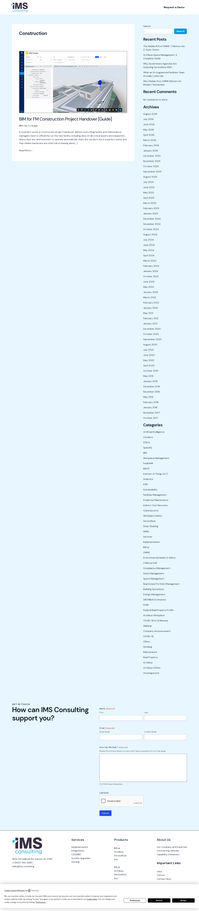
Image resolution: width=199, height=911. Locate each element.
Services (147, 536)
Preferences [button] (41, 902)
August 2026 (150, 113)
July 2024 (148, 239)
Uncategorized (151, 673)
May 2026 (148, 129)
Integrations (77, 850)
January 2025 (150, 213)
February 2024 (151, 265)
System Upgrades (80, 858)
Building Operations (153, 589)
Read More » (25, 150)
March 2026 (149, 140)
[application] (45, 7)
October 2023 (151, 276)
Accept (183, 900)
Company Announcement (157, 631)
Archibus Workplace (154, 615)
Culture (161, 875)
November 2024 (152, 224)
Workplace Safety (152, 515)
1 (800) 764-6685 (23, 862)
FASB (145, 604)
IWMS (146, 531)
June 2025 (149, 187)
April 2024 (148, 255)
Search (147, 26)
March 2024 (149, 260)
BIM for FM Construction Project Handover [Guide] (65, 119)
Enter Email (104, 732)
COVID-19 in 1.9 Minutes (155, 620)
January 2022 (150, 307)
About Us (164, 840)
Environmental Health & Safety (159, 557)
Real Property (150, 657)
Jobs (159, 871)
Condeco (148, 437)
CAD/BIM (76, 854)
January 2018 (150, 407)
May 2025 (148, 192)
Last (146, 712)
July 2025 (148, 182)
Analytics (148, 479)
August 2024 (150, 234)
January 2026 (150, 150)
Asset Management (153, 573)
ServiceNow (149, 521)
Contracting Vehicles (168, 850)
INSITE (146, 468)
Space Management (153, 578)
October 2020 (151, 334)
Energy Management (154, 594)
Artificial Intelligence (153, 431)
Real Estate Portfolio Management (161, 583)
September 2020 (152, 339)
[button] (174, 7)
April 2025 (148, 197)
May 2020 (148, 360)
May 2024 (148, 250)
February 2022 (151, 302)
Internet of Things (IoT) (155, 473)
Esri (116, 859)
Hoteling (147, 646)
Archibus (148, 662)
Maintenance (150, 652)
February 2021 (150, 318)
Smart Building (150, 526)
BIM (21, 125)
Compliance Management (156, 568)
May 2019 (148, 376)
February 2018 (150, 402)
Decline (159, 900)
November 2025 (151, 161)
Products (121, 840)
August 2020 (150, 344)
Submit (105, 813)
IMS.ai (146, 547)
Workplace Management (156, 458)
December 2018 (151, 386)
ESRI (145, 484)
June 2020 (149, 355)
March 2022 (149, 297)
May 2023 (148, 286)
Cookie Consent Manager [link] (14, 890)
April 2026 (148, 134)
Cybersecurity (151, 510)
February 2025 (151, 208)
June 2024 (149, 244)
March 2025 (149, 203)
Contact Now (164, 878)
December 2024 (152, 218)
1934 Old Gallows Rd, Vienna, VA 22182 (32, 858)
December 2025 (152, 155)
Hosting (75, 861)
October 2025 (151, 166)
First (101, 712)
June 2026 (149, 124)
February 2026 (151, 145)
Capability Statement (168, 854)
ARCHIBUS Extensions (154, 599)
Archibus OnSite (151, 667)
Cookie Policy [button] (92, 899)
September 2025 (152, 171)
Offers (146, 641)
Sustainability (150, 489)
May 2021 (148, 313)
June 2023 (148, 281)
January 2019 (150, 381)
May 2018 (148, 396)
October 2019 (150, 370)
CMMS (146, 552)
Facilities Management (155, 494)
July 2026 (148, 119)
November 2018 (151, 391)
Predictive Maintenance (155, 500)
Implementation (151, 542)
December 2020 (152, 328)
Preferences (135, 900)
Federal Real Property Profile (158, 610)
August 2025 (150, 176)
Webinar (147, 625)
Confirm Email (150, 732)
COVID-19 (148, 636)
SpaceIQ (147, 447)
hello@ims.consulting (23, 866)
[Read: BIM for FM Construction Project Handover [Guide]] (73, 81)
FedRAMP (148, 463)
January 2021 (150, 323)
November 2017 (151, 412)
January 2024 (150, 271)
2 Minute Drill (150, 562)
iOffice (146, 442)
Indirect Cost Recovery (155, 505)
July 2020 (148, 349)
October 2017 (150, 417)
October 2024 (151, 229)
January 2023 (150, 292)
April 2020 (148, 365)
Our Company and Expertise (172, 847)
